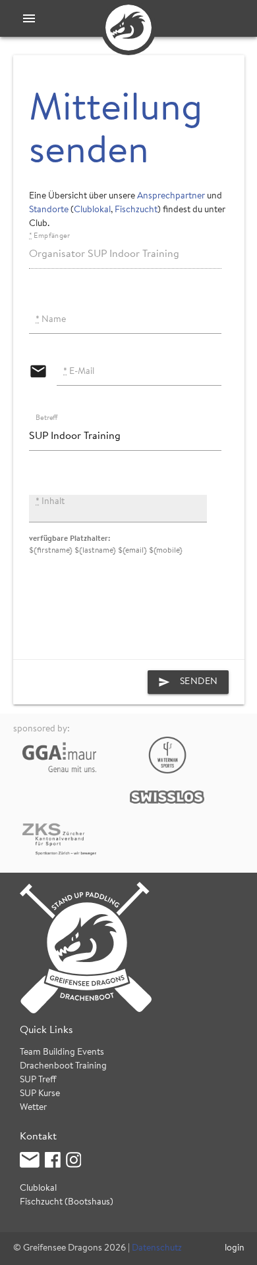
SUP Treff (38, 1080)
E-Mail (78, 372)
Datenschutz (157, 1248)
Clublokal (92, 210)
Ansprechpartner (171, 196)
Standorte (49, 210)
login (234, 1248)
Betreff (47, 418)
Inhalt (50, 502)
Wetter (33, 1108)
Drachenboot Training (63, 1066)
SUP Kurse (40, 1094)
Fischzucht (136, 210)
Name (51, 320)
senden (188, 682)
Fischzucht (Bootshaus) (66, 1202)
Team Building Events (62, 1052)
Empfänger (49, 236)
